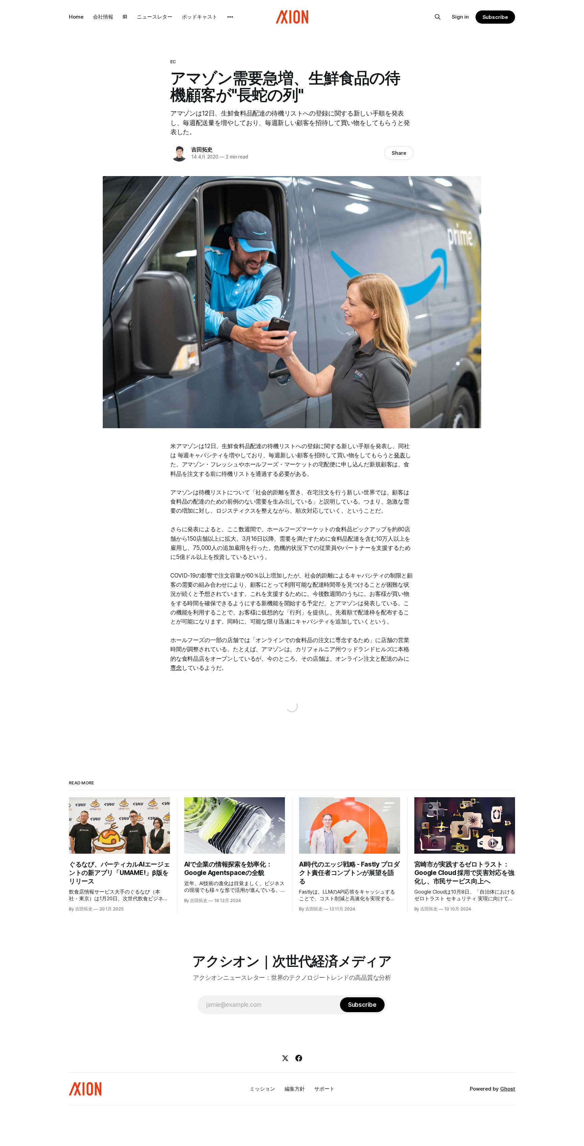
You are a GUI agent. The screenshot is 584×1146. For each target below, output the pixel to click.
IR (125, 17)
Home (76, 17)
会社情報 (103, 17)
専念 (176, 667)
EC (173, 61)
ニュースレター (154, 17)
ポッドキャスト (199, 17)
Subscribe (495, 17)
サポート (324, 1089)
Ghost (507, 1089)
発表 (399, 455)
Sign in (460, 17)
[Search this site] (437, 16)
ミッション (262, 1089)
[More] (230, 16)
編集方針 (295, 1089)
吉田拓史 (202, 149)
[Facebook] (298, 1058)
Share (399, 153)
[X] (285, 1058)
